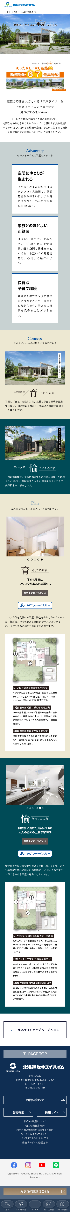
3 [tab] (35, 560)
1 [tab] (28, 560)
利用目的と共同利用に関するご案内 (35, 1130)
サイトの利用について (35, 1121)
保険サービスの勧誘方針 (35, 1142)
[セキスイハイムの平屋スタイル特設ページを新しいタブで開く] (35, 76)
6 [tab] (43, 808)
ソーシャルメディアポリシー (35, 1134)
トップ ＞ (7, 12)
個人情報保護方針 (35, 1125)
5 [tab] (42, 560)
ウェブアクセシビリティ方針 (35, 1138)
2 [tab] (32, 560)
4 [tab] (38, 560)
